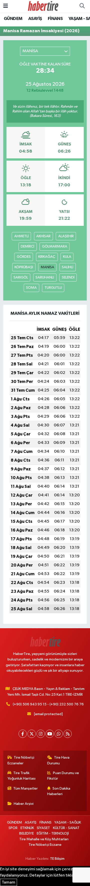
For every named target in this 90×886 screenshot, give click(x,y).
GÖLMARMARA (54, 246)
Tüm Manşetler (25, 788)
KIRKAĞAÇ (46, 257)
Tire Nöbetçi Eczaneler (21, 760)
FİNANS (55, 18)
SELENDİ (68, 277)
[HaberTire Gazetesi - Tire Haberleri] (43, 6)
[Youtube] (50, 734)
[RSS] (68, 734)
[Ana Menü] (5, 6)
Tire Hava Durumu (58, 760)
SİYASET (43, 828)
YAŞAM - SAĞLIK (67, 822)
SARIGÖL (21, 277)
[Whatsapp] (58, 734)
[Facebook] (22, 734)
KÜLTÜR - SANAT (66, 828)
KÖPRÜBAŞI (23, 267)
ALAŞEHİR (66, 236)
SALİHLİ (67, 267)
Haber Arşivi (24, 804)
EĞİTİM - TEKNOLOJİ (53, 833)
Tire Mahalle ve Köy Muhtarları (43, 839)
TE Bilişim (57, 859)
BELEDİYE (26, 833)
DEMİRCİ (27, 246)
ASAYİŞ (35, 18)
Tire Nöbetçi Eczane (45, 845)
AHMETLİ (21, 236)
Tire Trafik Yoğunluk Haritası (22, 775)
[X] (32, 734)
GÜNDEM (13, 18)
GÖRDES (24, 257)
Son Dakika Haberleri (58, 791)
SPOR (13, 828)
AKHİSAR (43, 236)
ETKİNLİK (27, 828)
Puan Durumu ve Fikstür (63, 775)
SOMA (31, 288)
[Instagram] (40, 734)
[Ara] (82, 6)
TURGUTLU (53, 288)
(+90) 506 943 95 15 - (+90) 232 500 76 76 (48, 704)
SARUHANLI (45, 277)
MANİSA (47, 267)
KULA (67, 257)
